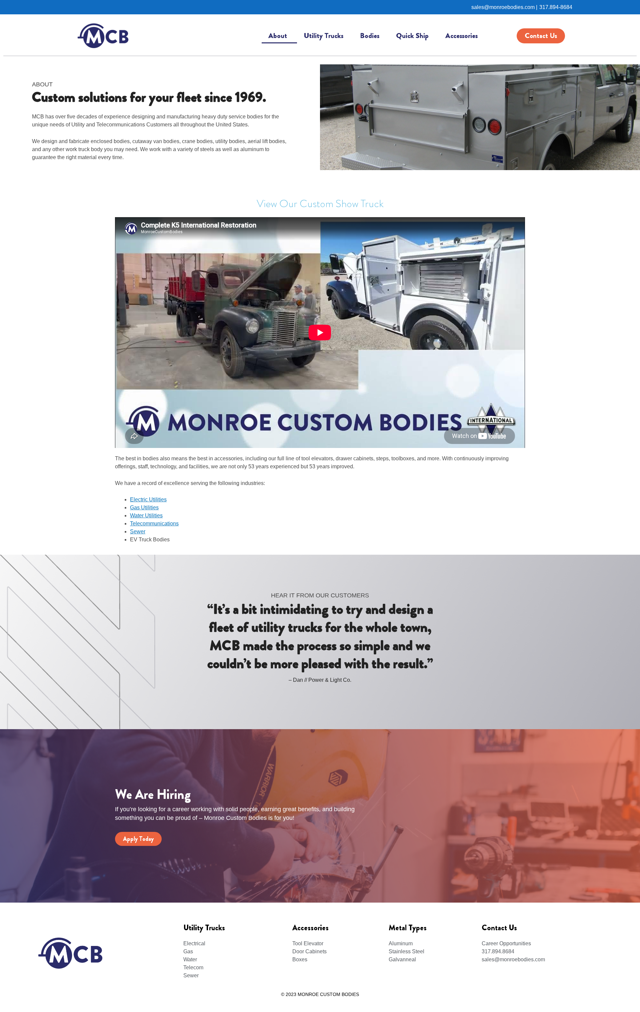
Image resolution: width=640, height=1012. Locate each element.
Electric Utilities (148, 499)
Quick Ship (412, 35)
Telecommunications (154, 523)
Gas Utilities (144, 507)
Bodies (369, 35)
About (277, 35)
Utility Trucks (323, 35)
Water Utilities (146, 515)
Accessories (461, 35)
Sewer (137, 531)
